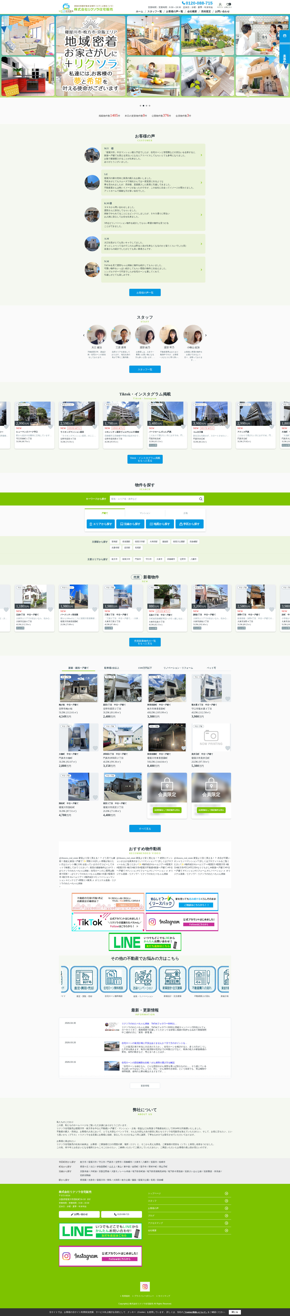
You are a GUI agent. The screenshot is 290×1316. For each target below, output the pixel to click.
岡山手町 (163, 1166)
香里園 (83, 1180)
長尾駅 (138, 547)
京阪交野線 (104, 1171)
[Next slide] (228, 975)
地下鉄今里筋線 (175, 1171)
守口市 (149, 559)
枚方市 (115, 559)
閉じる (235, 1312)
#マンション (131, 871)
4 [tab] (149, 105)
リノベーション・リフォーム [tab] (178, 668)
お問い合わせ (222, 11)
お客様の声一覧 (174, 11)
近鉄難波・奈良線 (212, 1171)
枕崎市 (162, 1162)
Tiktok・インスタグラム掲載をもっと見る (145, 459)
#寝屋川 (168, 864)
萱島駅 (115, 541)
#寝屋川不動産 (146, 867)
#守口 (186, 867)
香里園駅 (126, 541)
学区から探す (191, 523)
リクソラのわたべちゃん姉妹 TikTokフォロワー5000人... (149, 1023)
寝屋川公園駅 (179, 541)
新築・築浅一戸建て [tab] (78, 668)
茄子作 (143, 1166)
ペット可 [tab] (211, 668)
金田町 (135, 1166)
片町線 (93, 1171)
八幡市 (194, 559)
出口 (92, 1166)
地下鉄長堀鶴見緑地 (157, 1171)
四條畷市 (171, 559)
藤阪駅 (165, 541)
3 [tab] (146, 105)
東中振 (127, 1166)
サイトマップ (164, 1296)
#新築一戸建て (160, 867)
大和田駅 (154, 541)
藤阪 (134, 1180)
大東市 (159, 559)
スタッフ (152, 1201)
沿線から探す (132, 523)
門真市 (138, 559)
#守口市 (192, 867)
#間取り (82, 880)
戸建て (105, 513)
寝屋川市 (126, 559)
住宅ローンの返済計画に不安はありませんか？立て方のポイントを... (154, 1043)
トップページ (154, 1193)
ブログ (151, 1215)
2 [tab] (143, 105)
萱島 (109, 1180)
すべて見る (145, 828)
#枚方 (129, 867)
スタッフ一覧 (154, 11)
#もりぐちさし (203, 867)
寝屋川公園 (143, 1180)
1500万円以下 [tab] (145, 668)
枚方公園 (126, 1180)
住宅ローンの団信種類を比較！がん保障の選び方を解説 (148, 1062)
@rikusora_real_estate (68, 858)
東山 (120, 1166)
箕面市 (154, 1162)
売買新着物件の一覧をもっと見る (145, 642)
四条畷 (160, 1180)
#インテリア (72, 880)
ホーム (139, 11)
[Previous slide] (61, 975)
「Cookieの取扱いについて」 (195, 1312)
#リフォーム (143, 871)
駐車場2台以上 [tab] (111, 668)
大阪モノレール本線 (121, 1171)
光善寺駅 (115, 547)
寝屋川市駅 (140, 541)
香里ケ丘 (84, 1166)
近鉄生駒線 (85, 1175)
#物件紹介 (89, 877)
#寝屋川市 (121, 867)
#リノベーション (157, 871)
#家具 (89, 880)
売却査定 (206, 11)
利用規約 (126, 1296)
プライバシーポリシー (144, 1296)
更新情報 (145, 1085)
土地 (185, 513)
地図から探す (162, 523)
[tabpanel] (145, 58)
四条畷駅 (194, 541)
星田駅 (127, 547)
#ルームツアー (77, 877)
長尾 (153, 1180)
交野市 (183, 559)
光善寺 (91, 1180)
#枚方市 (65, 877)
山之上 (112, 1166)
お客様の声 (153, 1208)
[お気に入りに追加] (6, 426)
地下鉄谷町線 (139, 1171)
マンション (145, 513)
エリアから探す (102, 523)
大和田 (116, 1180)
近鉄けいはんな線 (193, 1171)
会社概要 (192, 11)
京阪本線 (84, 1171)
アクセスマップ (155, 1223)
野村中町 (153, 1166)
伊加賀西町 (102, 1166)
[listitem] (79, 425)
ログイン (220, 7)
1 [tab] (140, 105)
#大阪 (104, 874)
